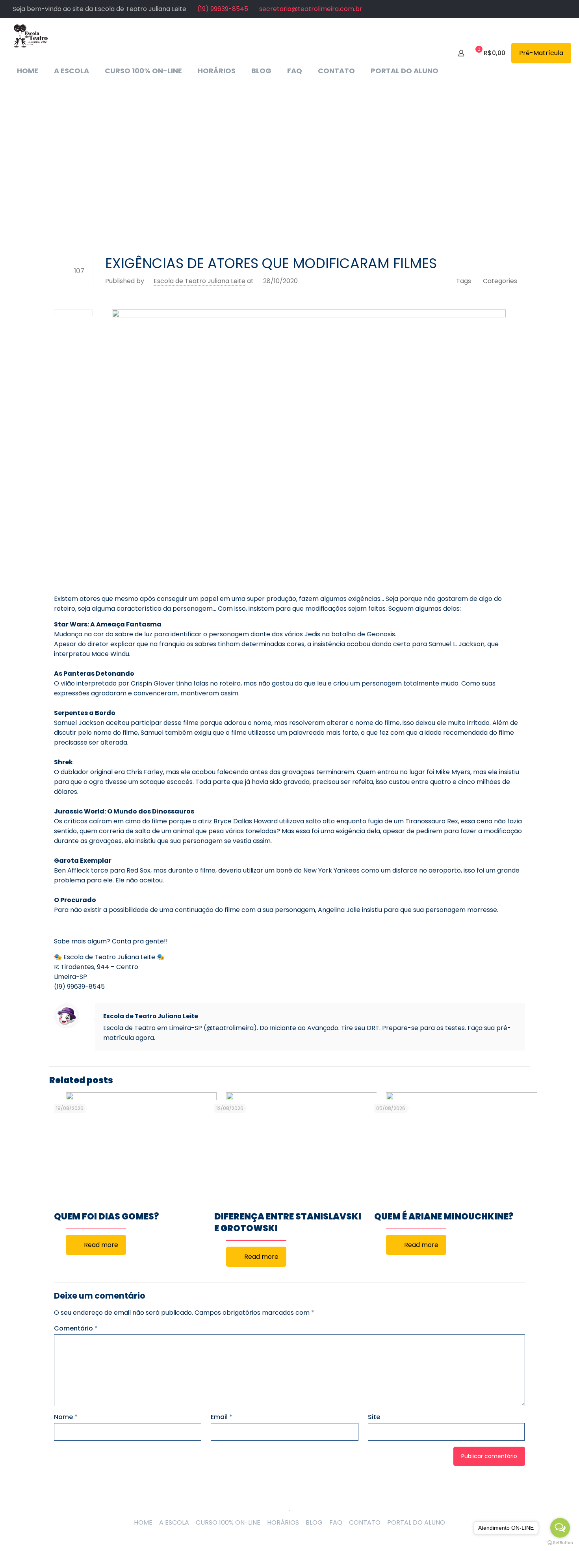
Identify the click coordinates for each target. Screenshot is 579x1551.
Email (221, 1416)
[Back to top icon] (289, 1498)
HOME (143, 1522)
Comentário (76, 1328)
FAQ (335, 1522)
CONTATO (364, 1522)
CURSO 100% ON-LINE (228, 1522)
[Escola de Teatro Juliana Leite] (30, 35)
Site (374, 1416)
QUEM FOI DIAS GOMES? (106, 1216)
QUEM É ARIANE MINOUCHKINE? (443, 1216)
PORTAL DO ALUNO (416, 1522)
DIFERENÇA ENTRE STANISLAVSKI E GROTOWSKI (287, 1222)
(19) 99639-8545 (222, 8)
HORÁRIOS (283, 1522)
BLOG (314, 1522)
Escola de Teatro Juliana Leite (199, 280)
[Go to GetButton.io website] (560, 1542)
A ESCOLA (174, 1522)
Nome (66, 1416)
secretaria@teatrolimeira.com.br (310, 8)
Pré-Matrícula (541, 52)
